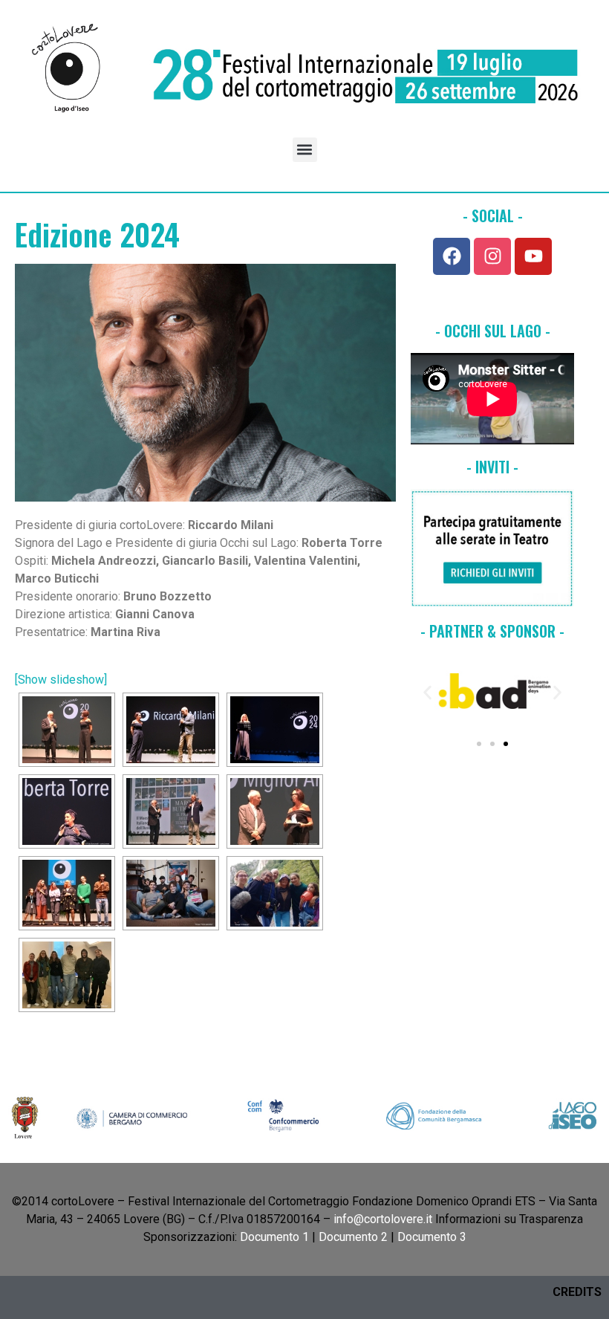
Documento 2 (353, 1237)
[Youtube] (533, 256)
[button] (305, 149)
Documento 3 (431, 1237)
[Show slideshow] (61, 680)
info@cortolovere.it (382, 1219)
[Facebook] (451, 256)
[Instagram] (492, 256)
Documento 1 (274, 1237)
